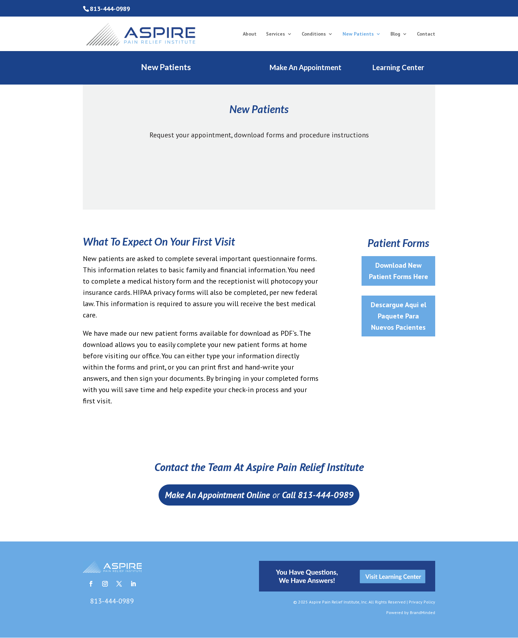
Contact (426, 34)
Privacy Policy (422, 602)
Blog (395, 34)
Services (275, 34)
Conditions (314, 34)
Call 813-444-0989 (317, 495)
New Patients (358, 34)
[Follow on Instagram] (105, 583)
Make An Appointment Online (217, 495)
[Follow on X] (119, 583)
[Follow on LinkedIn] (133, 583)
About (250, 34)
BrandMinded (422, 612)
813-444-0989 (110, 9)
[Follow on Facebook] (91, 583)
